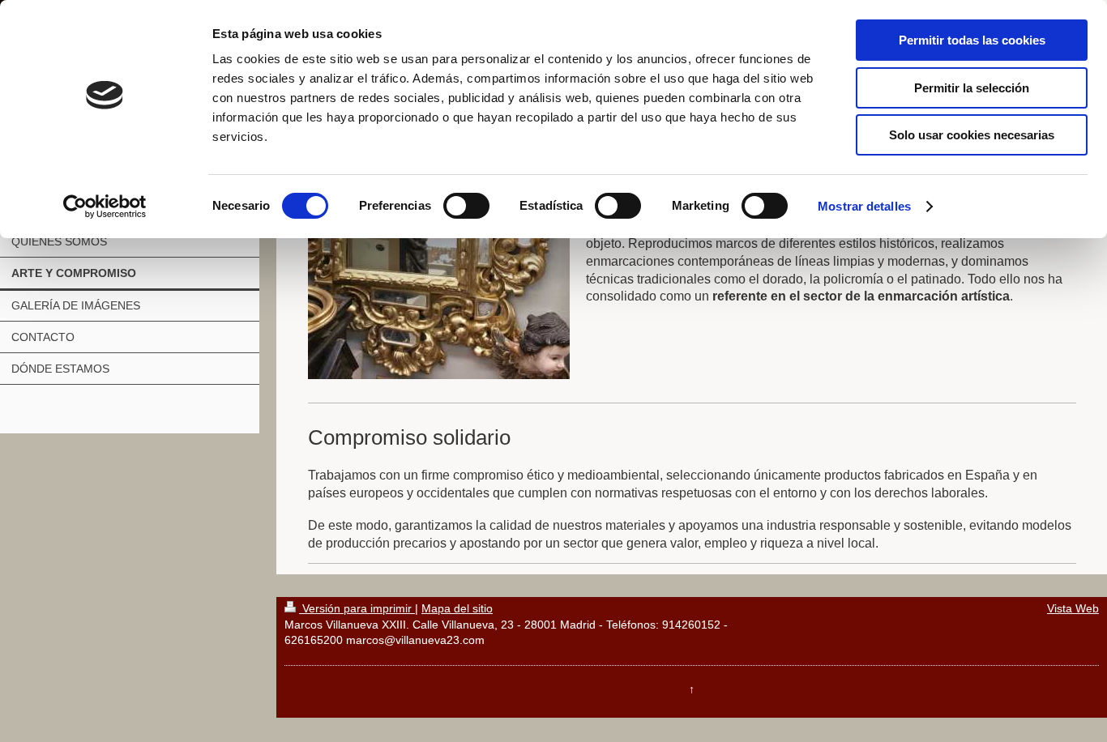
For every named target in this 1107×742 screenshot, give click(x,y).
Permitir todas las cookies (972, 40)
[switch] (466, 206)
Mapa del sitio (457, 608)
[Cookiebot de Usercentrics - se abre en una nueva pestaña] (105, 206)
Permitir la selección (971, 88)
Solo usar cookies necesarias (971, 135)
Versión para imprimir (357, 608)
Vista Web (1073, 608)
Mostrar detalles (864, 206)
